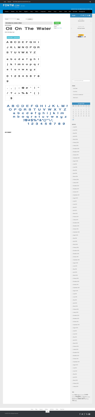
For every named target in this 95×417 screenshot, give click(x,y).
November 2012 (76, 355)
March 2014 (75, 306)
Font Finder (75, 11)
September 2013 (76, 324)
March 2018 (75, 176)
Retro (76, 398)
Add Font (52, 409)
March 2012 (75, 380)
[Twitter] (83, 15)
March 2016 (75, 244)
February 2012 (76, 383)
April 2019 (75, 136)
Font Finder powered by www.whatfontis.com (21, 1)
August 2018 (75, 161)
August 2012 (75, 364)
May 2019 (75, 133)
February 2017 (76, 216)
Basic (20, 11)
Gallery (46, 409)
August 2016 (75, 235)
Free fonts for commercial (78, 94)
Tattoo (87, 398)
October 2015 (75, 256)
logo (84, 396)
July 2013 (75, 330)
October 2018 (75, 154)
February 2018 (76, 179)
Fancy (31, 11)
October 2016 (75, 229)
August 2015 (75, 263)
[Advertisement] (81, 57)
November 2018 (76, 151)
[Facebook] (81, 15)
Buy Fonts (62, 409)
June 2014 (75, 297)
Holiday (49, 11)
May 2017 (75, 207)
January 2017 (75, 219)
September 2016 (76, 232)
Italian (82, 396)
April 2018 (75, 173)
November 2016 (76, 225)
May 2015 (75, 269)
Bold (76, 394)
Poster (73, 399)
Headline (78, 396)
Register (9, 1)
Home (32, 409)
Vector (65, 11)
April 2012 (75, 377)
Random (12, 11)
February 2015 (76, 278)
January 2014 (75, 312)
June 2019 (75, 130)
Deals (70, 11)
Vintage (75, 400)
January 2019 (75, 145)
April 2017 (75, 210)
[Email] (89, 15)
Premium (6, 11)
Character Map (9, 37)
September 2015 (76, 259)
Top (17, 11)
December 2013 (76, 315)
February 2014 (76, 309)
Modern (86, 396)
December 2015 (76, 250)
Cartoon (81, 394)
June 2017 (75, 204)
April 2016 (75, 241)
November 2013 (76, 318)
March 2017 (75, 213)
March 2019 (75, 139)
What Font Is (75, 97)
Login (5, 1)
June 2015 (75, 266)
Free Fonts (75, 91)
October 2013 (75, 321)
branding (78, 394)
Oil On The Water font (9, 23)
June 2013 (75, 334)
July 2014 (75, 293)
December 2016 (76, 222)
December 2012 (76, 352)
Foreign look (43, 11)
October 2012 (75, 358)
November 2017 (76, 188)
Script (55, 11)
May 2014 (75, 300)
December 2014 (76, 281)
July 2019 (75, 127)
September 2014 (76, 287)
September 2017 (76, 195)
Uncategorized (82, 11)
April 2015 (75, 272)
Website (20, 23)
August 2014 (75, 290)
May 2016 (75, 238)
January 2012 (75, 386)
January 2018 (75, 182)
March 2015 (75, 275)
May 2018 (75, 170)
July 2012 (75, 368)
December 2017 (76, 185)
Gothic (36, 11)
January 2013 (75, 349)
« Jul (73, 119)
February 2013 (76, 346)
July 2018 (75, 164)
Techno (60, 11)
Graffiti (86, 395)
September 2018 (76, 158)
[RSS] (87, 15)
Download (57, 23)
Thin (73, 400)
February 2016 (76, 247)
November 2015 (76, 253)
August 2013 (75, 327)
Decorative (83, 394)
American (73, 394)
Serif (86, 398)
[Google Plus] (85, 15)
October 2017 (75, 192)
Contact (41, 409)
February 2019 (76, 142)
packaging (88, 396)
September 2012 (76, 361)
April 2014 (75, 303)
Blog (36, 409)
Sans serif (81, 398)
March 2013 (75, 343)
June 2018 (75, 167)
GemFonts (16, 23)
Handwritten (73, 396)
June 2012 (75, 371)
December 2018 (76, 148)
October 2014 (75, 284)
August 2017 (75, 198)
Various (61, 28)
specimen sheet (16, 37)
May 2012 (75, 374)
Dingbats (26, 11)
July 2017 (75, 201)
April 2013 (75, 340)
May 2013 (75, 337)
